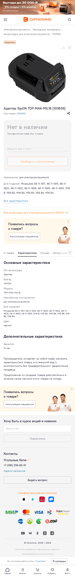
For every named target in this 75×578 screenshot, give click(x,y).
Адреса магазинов (14, 470)
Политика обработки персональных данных (37, 549)
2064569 (21, 113)
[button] (7, 571)
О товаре (9, 253)
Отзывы (45, 253)
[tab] (9, 254)
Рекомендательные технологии (37, 553)
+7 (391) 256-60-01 (15, 465)
